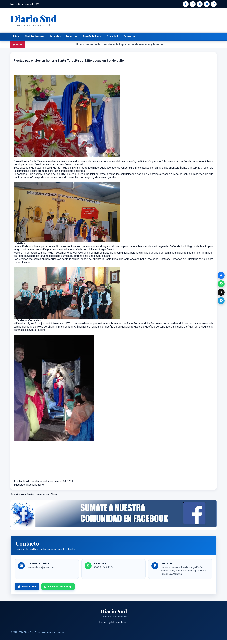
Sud (33, 18)
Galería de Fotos (92, 36)
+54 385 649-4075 (103, 567)
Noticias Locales (34, 36)
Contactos (129, 36)
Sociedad (112, 36)
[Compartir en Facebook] (221, 275)
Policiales (55, 36)
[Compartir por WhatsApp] (221, 283)
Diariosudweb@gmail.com (40, 567)
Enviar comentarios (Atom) (42, 494)
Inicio (16, 36)
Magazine (38, 484)
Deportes (71, 36)
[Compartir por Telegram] (221, 300)
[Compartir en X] (221, 292)
